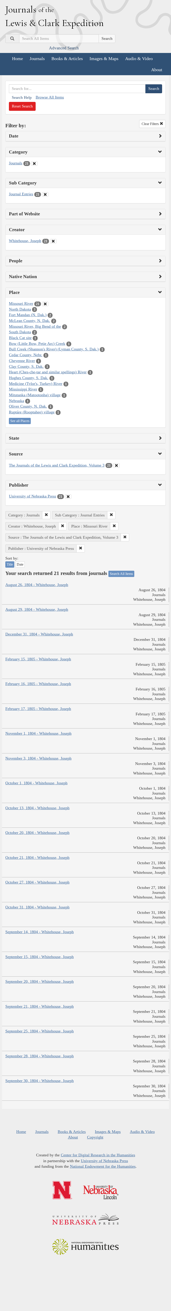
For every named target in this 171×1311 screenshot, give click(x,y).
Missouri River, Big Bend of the (35, 326)
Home (17, 58)
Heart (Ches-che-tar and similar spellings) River (48, 372)
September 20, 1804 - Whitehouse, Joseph (39, 981)
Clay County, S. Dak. (26, 366)
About (156, 69)
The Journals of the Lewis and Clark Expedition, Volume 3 (56, 465)
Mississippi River (23, 389)
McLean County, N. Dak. (29, 320)
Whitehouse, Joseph (25, 241)
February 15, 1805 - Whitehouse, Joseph (38, 659)
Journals (37, 58)
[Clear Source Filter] (116, 465)
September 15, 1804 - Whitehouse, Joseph (39, 957)
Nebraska (16, 401)
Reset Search (22, 106)
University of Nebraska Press (32, 496)
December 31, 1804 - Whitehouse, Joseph (39, 634)
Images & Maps (104, 58)
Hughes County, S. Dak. (28, 378)
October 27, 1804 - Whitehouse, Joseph (37, 882)
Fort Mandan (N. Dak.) (28, 315)
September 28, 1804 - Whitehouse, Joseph (39, 1056)
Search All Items (121, 574)
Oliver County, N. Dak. (28, 406)
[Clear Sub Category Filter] (45, 194)
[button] (46, 515)
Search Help (22, 97)
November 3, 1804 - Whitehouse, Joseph (38, 758)
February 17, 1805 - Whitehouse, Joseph (38, 708)
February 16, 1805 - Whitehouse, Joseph (38, 684)
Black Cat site (20, 338)
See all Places (19, 421)
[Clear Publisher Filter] (68, 496)
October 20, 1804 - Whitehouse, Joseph (37, 832)
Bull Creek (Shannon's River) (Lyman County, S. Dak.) (54, 349)
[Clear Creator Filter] (53, 241)
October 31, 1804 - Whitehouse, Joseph (37, 907)
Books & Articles (67, 58)
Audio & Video (139, 58)
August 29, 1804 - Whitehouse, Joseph (36, 609)
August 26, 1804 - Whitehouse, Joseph (36, 585)
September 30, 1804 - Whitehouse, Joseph (39, 1080)
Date (20, 564)
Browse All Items (50, 97)
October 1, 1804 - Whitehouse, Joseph (36, 783)
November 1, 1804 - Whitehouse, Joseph (38, 733)
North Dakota (20, 309)
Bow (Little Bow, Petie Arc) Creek (37, 343)
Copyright (95, 1137)
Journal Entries (21, 194)
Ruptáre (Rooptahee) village (32, 412)
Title (10, 564)
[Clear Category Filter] (34, 163)
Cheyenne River (22, 360)
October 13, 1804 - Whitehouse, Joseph (37, 808)
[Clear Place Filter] (45, 304)
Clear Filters (151, 124)
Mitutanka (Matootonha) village (35, 395)
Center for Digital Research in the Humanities (98, 1155)
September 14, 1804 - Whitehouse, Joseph (39, 932)
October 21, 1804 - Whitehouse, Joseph (37, 857)
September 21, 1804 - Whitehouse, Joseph (39, 1006)
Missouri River (21, 303)
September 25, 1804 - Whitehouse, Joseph (39, 1031)
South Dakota (20, 332)
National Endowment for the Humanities (103, 1166)
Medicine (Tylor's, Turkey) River (35, 383)
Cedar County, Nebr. (25, 355)
